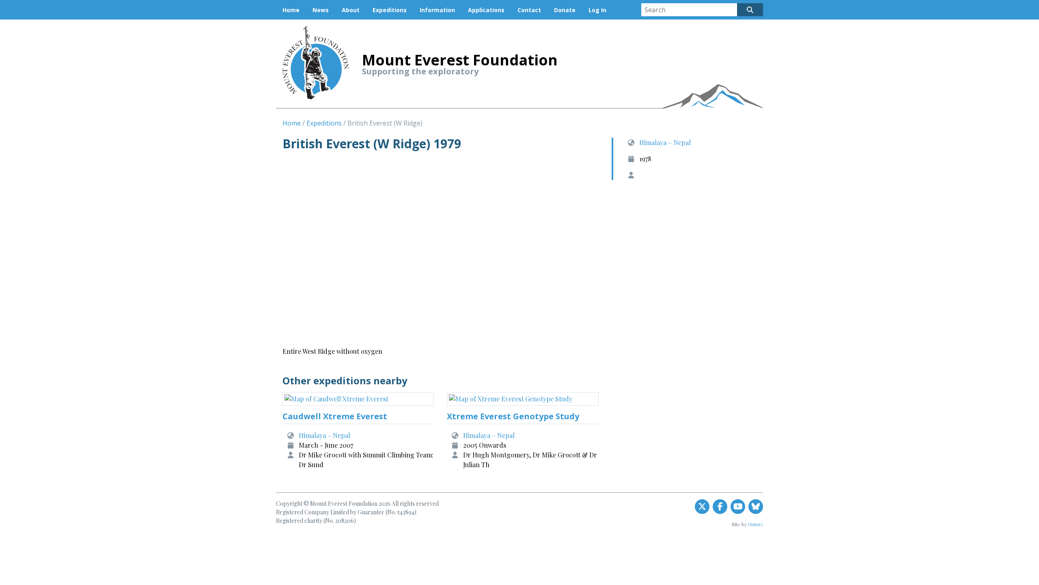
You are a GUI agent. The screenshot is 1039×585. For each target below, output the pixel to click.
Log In (597, 10)
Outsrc (755, 524)
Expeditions (390, 10)
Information (437, 10)
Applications (486, 10)
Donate (565, 10)
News (321, 10)
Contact (529, 10)
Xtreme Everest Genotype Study (513, 416)
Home (291, 10)
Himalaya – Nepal (665, 142)
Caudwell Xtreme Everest (334, 416)
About (351, 10)
